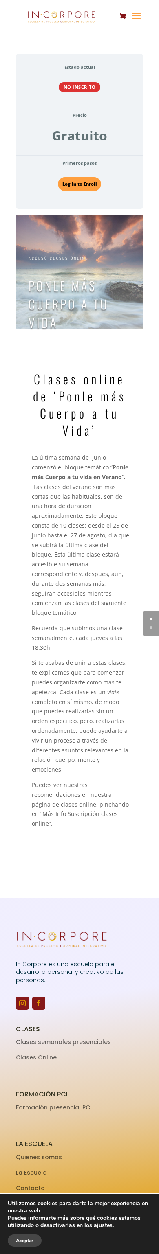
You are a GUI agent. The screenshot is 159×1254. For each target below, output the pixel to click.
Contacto (30, 1188)
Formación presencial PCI (54, 1107)
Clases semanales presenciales (63, 1042)
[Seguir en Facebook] (38, 1003)
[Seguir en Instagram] (22, 1003)
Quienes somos (40, 1157)
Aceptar (24, 1240)
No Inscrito (80, 87)
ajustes (103, 1225)
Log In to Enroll (79, 184)
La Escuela (32, 1172)
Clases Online (36, 1057)
